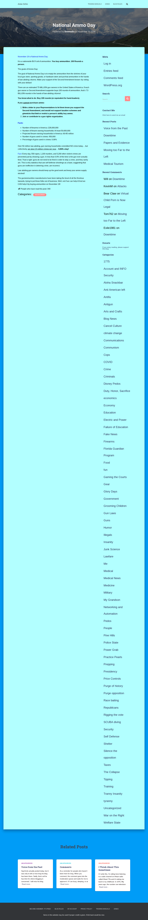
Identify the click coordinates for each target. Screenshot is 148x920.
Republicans (111, 707)
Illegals (108, 534)
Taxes (107, 764)
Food (107, 462)
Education (110, 412)
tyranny (108, 801)
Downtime (110, 135)
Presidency (110, 671)
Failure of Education (116, 427)
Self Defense (111, 736)
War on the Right (114, 815)
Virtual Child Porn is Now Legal (116, 200)
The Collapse (112, 772)
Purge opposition (114, 693)
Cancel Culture (113, 325)
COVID (108, 362)
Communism (111, 347)
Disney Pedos (112, 383)
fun (105, 469)
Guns (107, 520)
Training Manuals (95, 4)
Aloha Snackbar (113, 282)
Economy (109, 405)
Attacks (121, 186)
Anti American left (114, 289)
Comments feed (113, 78)
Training (108, 786)
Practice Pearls (113, 657)
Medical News (112, 578)
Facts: (20, 123)
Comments (65, 867)
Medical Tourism (113, 163)
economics (110, 398)
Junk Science (112, 549)
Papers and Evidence (117, 142)
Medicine (109, 585)
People (108, 628)
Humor (108, 527)
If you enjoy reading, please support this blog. (115, 248)
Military (108, 592)
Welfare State (112, 822)
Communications (114, 340)
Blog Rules (117, 4)
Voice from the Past (116, 128)
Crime (107, 369)
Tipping (108, 779)
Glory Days (110, 491)
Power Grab (111, 649)
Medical (108, 571)
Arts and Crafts (113, 311)
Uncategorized (40, 194)
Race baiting (111, 700)
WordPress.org (113, 85)
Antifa (107, 297)
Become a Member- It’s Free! (40, 909)
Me (105, 563)
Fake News (110, 434)
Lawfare (108, 556)
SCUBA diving (112, 722)
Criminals (109, 376)
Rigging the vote (113, 714)
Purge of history (113, 685)
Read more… (27, 884)
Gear (107, 484)
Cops (107, 354)
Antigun (108, 304)
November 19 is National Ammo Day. (33, 57)
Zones (107, 4)
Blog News (110, 318)
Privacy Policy (86, 909)
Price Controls (112, 678)
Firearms (109, 441)
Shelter (108, 743)
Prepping (109, 664)
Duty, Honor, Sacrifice (117, 390)
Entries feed (111, 70)
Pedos (107, 620)
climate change (113, 333)
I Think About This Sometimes (109, 868)
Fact (19, 154)
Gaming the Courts (115, 477)
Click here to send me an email (113, 115)
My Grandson (112, 599)
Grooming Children (115, 505)
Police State (111, 642)
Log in (107, 63)
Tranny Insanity (113, 793)
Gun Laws (110, 513)
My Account (72, 909)
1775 (107, 261)
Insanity (108, 542)
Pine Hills (109, 635)
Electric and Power (115, 419)
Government (111, 498)
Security (109, 729)
